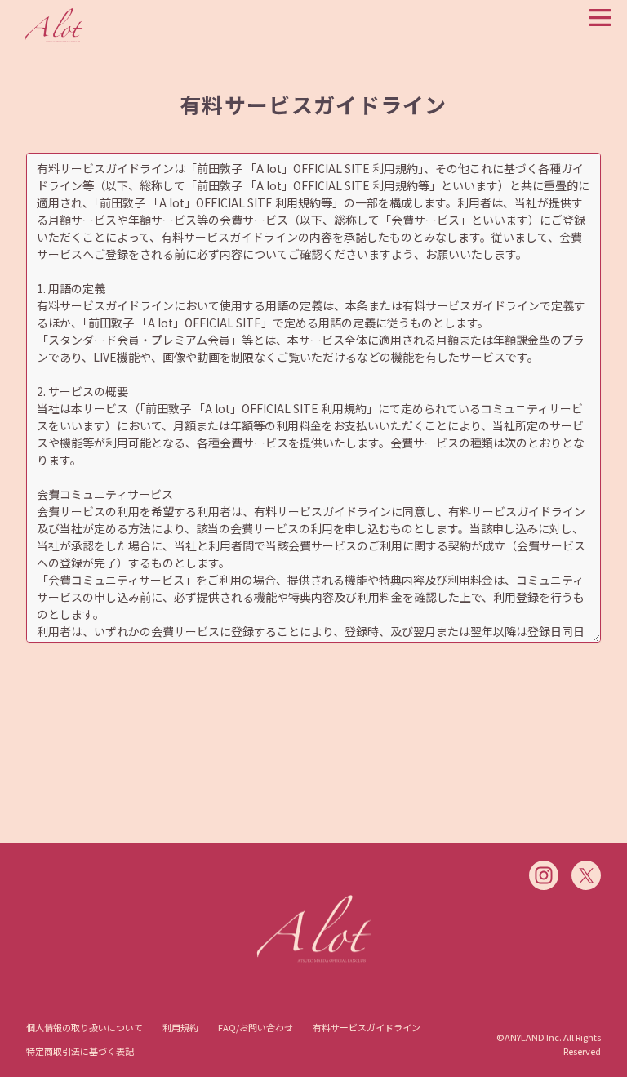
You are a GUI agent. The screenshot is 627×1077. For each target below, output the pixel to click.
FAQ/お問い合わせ (255, 1027)
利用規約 (180, 1027)
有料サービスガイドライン (366, 1027)
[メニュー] (600, 17)
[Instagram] (543, 875)
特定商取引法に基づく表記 (80, 1050)
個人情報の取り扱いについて (84, 1027)
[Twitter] (586, 875)
